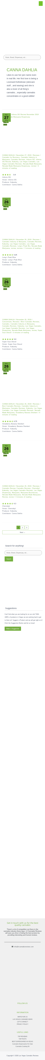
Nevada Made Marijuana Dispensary (16, 166)
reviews (20, 248)
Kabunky (15, 162)
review (33, 166)
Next (22, 532)
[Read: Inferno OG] (22, 133)
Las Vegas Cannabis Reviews (13, 328)
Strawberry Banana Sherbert (27, 412)
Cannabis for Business (11, 157)
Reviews (36, 155)
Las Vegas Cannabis (28, 162)
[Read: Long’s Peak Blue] (22, 218)
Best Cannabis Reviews (30, 322)
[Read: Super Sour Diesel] (22, 298)
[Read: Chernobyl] (22, 464)
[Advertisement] (22, 28)
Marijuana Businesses (29, 492)
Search (8, 559)
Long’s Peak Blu (24, 246)
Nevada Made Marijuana (32, 164)
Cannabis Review (8, 488)
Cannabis (5, 324)
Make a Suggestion (12, 629)
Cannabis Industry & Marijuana (14, 242)
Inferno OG (30, 159)
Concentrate (7, 322)
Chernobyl (36, 488)
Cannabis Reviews (18, 159)
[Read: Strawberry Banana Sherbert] (22, 382)
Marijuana (16, 492)
